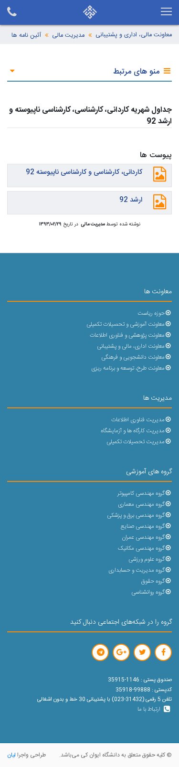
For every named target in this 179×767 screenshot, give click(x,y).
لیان (11, 755)
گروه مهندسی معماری (141, 504)
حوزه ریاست (151, 313)
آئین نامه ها (26, 36)
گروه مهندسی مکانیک (141, 548)
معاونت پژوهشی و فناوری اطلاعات (127, 335)
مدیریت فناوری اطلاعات (138, 420)
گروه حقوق (153, 581)
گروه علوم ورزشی (146, 559)
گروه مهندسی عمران (143, 537)
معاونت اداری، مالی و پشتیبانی (131, 346)
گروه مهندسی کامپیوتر (141, 493)
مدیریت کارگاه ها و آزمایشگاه (133, 431)
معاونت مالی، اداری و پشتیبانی (133, 35)
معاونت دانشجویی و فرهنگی (133, 357)
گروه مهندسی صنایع (143, 526)
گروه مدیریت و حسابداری (136, 570)
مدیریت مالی (68, 36)
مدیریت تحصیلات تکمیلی (135, 442)
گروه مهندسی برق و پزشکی (136, 515)
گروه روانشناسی (148, 592)
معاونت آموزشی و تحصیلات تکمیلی (125, 324)
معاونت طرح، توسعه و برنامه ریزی (128, 368)
